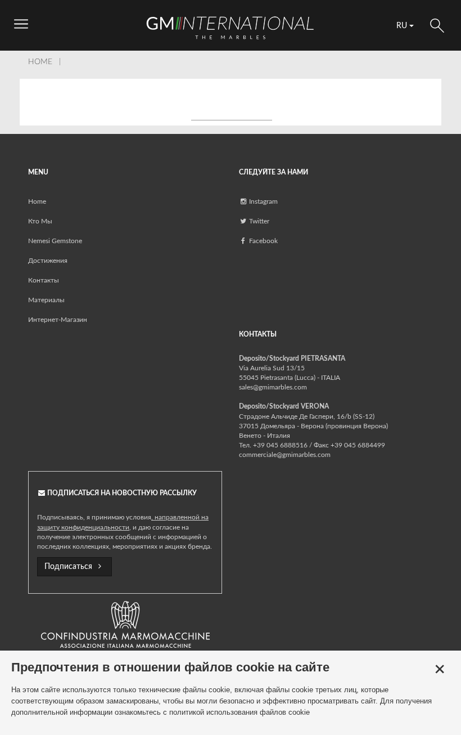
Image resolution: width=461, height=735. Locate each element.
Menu (38, 172)
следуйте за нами (273, 172)
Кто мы (40, 221)
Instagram (262, 201)
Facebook (262, 240)
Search (437, 26)
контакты (43, 280)
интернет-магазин (57, 319)
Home (37, 201)
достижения (47, 260)
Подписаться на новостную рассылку (121, 493)
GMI (230, 28)
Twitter (258, 221)
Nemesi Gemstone (55, 240)
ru (402, 26)
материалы (46, 300)
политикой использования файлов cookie (239, 712)
